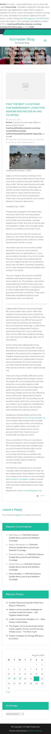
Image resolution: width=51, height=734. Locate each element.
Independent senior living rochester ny (22, 139)
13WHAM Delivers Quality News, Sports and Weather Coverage (24, 538)
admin (42, 496)
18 (14, 679)
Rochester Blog (22, 39)
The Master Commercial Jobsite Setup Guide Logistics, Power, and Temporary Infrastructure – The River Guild (26, 629)
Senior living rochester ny (25, 142)
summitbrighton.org (32, 490)
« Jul (8, 692)
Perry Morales (15, 574)
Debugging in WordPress (35, 18)
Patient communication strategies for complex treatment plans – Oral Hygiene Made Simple (25, 612)
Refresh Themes (34, 731)
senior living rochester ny (34, 418)
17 (9, 679)
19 (20, 679)
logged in (18, 515)
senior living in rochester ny (18, 479)
